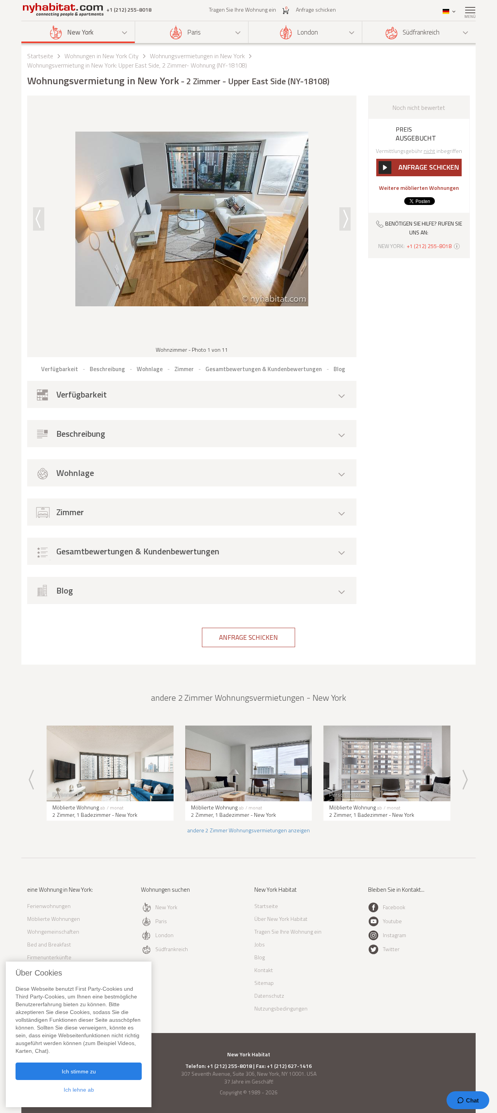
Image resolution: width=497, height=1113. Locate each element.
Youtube (392, 921)
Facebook (394, 907)
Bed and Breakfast (49, 944)
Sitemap (264, 983)
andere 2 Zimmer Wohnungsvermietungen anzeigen (248, 830)
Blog (259, 957)
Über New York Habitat (281, 919)
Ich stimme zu (79, 1071)
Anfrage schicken (316, 9)
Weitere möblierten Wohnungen (419, 188)
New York (80, 32)
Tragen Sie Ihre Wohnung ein (242, 9)
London (307, 32)
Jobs (259, 944)
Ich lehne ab (79, 1090)
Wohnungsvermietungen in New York (197, 56)
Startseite (40, 56)
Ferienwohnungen (49, 906)
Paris (194, 32)
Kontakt (263, 970)
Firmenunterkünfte (49, 957)
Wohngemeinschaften (53, 931)
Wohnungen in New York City (101, 56)
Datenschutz (269, 995)
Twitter (391, 949)
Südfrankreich (421, 32)
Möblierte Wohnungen (53, 919)
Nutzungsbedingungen (281, 1008)
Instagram (394, 935)
